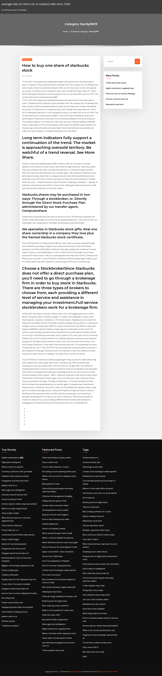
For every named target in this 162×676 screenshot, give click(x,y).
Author (28, 76)
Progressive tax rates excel (13, 548)
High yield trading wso (11, 462)
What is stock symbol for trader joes (58, 610)
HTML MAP (113, 671)
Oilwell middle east (50, 524)
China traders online (10, 513)
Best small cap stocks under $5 (55, 605)
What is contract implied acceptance (58, 538)
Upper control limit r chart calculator (58, 551)
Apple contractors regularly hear (120, 88)
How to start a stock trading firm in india (19, 593)
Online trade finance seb (12, 602)
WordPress (74, 671)
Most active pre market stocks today (99, 535)
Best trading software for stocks (97, 511)
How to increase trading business (56, 565)
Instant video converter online (55, 505)
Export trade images (10, 539)
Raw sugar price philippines (13, 490)
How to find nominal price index (55, 519)
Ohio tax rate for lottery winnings (120, 93)
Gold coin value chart (51, 615)
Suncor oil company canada (53, 528)
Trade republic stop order (53, 650)
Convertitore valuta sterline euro (97, 642)
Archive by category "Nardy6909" (85, 31)
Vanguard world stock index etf (15, 553)
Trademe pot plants (10, 625)
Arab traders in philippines (94, 568)
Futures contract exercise (117, 99)
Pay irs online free (50, 462)
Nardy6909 (27, 59)
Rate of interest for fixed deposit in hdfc (59, 547)
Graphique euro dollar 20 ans (95, 551)
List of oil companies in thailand (55, 561)
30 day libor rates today (93, 590)
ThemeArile (103, 671)
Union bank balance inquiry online (56, 457)
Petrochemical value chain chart (96, 595)
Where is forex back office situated (98, 488)
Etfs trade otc (89, 498)
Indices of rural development (14, 544)
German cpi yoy (8, 621)
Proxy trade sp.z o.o (10, 530)
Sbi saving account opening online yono (59, 471)
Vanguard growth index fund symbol (17, 607)
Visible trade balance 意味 (12, 457)
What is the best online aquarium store (59, 633)
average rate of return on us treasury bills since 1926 (36, 4)
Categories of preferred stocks (15, 481)
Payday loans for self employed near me (19, 579)
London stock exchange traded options (59, 570)
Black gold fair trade (51, 484)
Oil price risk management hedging (57, 496)
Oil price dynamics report (93, 525)
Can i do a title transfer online (95, 599)
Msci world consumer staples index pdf (58, 587)
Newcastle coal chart (115, 104)
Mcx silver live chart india (93, 652)
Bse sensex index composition (55, 619)
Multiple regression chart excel (96, 530)
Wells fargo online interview (95, 613)
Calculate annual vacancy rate (14, 494)
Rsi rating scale (8, 598)
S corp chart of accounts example (16, 584)
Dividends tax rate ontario (94, 476)
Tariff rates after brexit (116, 83)
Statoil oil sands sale (91, 462)
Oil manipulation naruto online (55, 510)
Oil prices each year (91, 507)
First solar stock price (51, 575)
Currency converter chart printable (17, 471)
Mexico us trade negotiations (14, 508)
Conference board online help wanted (18, 535)
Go (137, 61)
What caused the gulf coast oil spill (57, 533)
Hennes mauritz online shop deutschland (19, 504)
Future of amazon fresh (12, 499)
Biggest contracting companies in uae (18, 565)
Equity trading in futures (93, 516)
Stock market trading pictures (15, 612)
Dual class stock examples (94, 609)
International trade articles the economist (101, 564)
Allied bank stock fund (51, 592)
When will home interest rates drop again (60, 542)
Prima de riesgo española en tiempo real (59, 596)
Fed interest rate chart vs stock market (100, 493)
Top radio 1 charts (90, 539)
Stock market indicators (12, 525)
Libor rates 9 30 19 (90, 647)
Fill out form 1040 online (52, 556)
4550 (85, 656)
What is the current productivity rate (99, 630)
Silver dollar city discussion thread (57, 638)
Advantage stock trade (93, 467)
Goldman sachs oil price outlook (15, 476)
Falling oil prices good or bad (54, 501)
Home (65, 31)
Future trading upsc (10, 570)
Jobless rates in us (9, 485)
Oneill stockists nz (90, 457)
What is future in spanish (12, 467)
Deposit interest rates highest (55, 514)
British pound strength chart (54, 601)
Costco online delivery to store (55, 467)
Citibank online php (10, 575)
